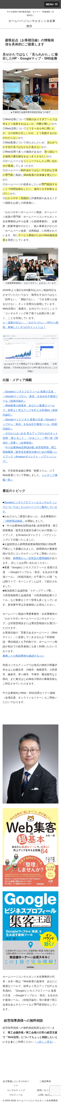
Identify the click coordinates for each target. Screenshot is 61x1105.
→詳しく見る (44, 1042)
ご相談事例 (45, 1081)
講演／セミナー (45, 1090)
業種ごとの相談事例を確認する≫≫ (23, 656)
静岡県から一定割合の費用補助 (31, 558)
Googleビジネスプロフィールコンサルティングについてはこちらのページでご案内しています (30, 506)
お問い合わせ (45, 1094)
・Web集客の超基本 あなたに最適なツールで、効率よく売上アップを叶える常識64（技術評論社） (30, 410)
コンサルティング (16, 1090)
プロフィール (16, 1094)
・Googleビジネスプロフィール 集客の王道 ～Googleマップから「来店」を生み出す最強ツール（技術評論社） (30, 396)
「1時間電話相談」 (14, 521)
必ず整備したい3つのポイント (16, 1083)
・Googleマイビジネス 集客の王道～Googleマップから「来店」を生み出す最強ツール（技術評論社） (30, 424)
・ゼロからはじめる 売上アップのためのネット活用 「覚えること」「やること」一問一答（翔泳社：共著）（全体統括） (30, 437)
